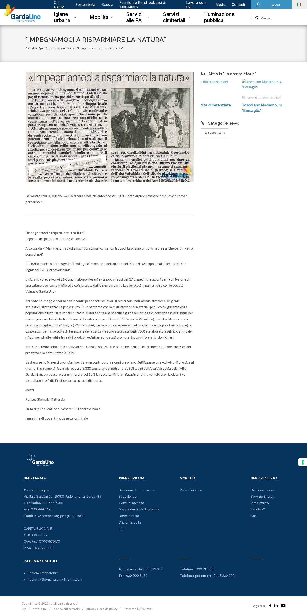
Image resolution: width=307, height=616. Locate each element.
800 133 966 (205, 569)
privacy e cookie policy (101, 609)
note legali (40, 609)
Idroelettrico (260, 503)
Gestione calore (262, 490)
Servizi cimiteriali (174, 17)
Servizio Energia (263, 496)
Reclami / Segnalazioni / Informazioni (55, 579)
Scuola (107, 4)
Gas (253, 516)
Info (122, 529)
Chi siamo (59, 4)
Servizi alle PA (134, 17)
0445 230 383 (224, 576)
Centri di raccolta (131, 503)
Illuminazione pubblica (219, 17)
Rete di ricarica (191, 490)
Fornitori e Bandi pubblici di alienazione (142, 4)
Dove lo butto (129, 516)
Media (221, 4)
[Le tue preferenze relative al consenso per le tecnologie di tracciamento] (302, 462)
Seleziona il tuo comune (136, 490)
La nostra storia (215, 132)
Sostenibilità (85, 4)
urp (24, 609)
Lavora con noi (196, 4)
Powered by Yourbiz (137, 609)
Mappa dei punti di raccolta (139, 509)
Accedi (275, 4)
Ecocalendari (128, 496)
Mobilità (99, 17)
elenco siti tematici (66, 609)
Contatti (238, 4)
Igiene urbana (62, 17)
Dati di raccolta (130, 522)
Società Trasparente (43, 573)
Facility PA (258, 509)
